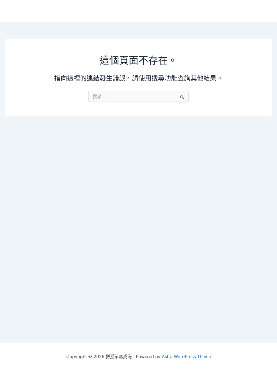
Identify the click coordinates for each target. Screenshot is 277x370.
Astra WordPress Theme (186, 356)
